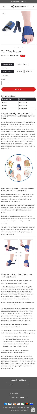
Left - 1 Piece (7, 64)
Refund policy (21, 407)
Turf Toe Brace (10, 287)
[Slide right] (22, 48)
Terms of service (15, 410)
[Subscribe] (28, 385)
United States (7, 71)
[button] (4, 6)
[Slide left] (15, 48)
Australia (29, 71)
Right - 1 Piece (21, 64)
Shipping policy (24, 410)
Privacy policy (30, 407)
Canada (19, 71)
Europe (5, 75)
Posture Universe (11, 407)
